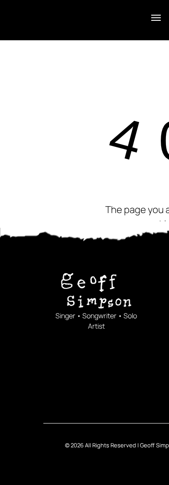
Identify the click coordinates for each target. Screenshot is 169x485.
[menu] (156, 17)
